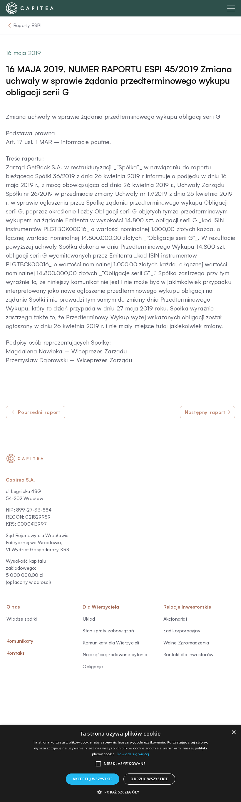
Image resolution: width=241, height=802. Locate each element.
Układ (89, 619)
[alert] (120, 763)
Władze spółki (21, 619)
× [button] (233, 732)
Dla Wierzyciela (101, 607)
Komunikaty (19, 641)
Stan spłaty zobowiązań (108, 631)
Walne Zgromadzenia (186, 643)
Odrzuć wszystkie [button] (149, 778)
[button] (98, 764)
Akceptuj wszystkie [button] (93, 778)
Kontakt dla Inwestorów (188, 654)
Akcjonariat (175, 619)
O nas (13, 607)
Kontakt (15, 653)
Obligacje (93, 666)
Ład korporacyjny (181, 631)
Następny (205, 412)
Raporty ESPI (27, 25)
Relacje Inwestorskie (187, 607)
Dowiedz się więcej (133, 753)
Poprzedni (39, 412)
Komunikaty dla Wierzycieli (111, 643)
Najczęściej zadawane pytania (115, 654)
